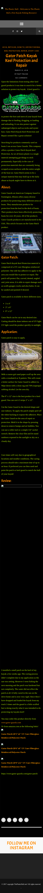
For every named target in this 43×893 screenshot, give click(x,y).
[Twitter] (22, 31)
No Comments (21, 78)
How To (21, 47)
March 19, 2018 (21, 70)
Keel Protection (12, 51)
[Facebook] (13, 31)
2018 (5, 47)
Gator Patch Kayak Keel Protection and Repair (21, 60)
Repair (24, 51)
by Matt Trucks (21, 74)
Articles (12, 47)
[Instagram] (17, 31)
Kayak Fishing (33, 47)
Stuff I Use (33, 51)
